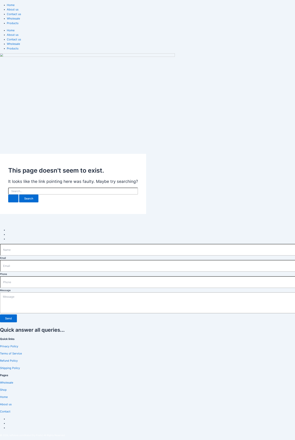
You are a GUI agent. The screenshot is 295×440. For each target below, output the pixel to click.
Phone (3, 274)
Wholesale (13, 18)
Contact (5, 411)
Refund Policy (9, 360)
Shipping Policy (10, 368)
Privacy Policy (9, 346)
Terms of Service (11, 353)
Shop (3, 389)
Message (5, 290)
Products (12, 23)
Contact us (14, 14)
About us (12, 9)
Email (3, 257)
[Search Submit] (13, 198)
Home (11, 5)
